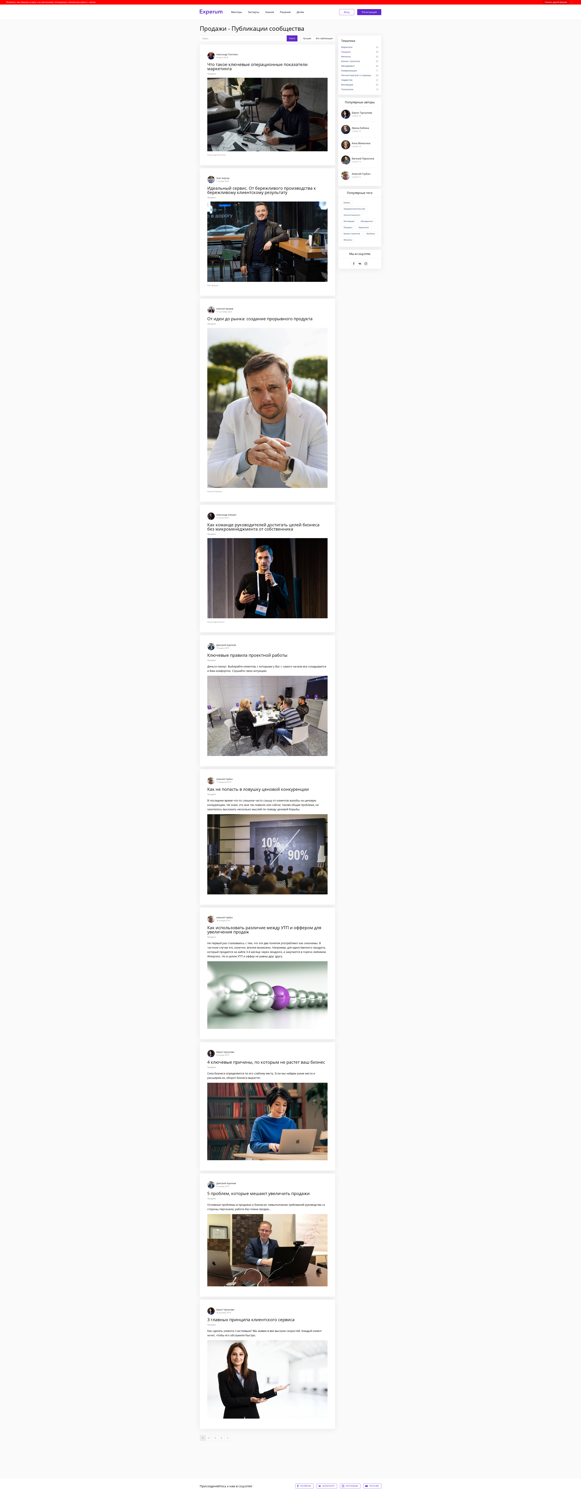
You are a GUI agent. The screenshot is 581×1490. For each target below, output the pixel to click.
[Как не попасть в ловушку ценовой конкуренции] (267, 837)
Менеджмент (359, 65)
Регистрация (369, 12)
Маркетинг (359, 47)
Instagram (352, 1485)
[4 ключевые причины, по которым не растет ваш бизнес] (267, 1106)
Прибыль (370, 233)
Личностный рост (352, 215)
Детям (300, 12)
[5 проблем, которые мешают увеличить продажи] (267, 1235)
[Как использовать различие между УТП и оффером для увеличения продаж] (267, 973)
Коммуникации (359, 70)
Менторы (236, 12)
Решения (285, 12)
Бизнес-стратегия (359, 61)
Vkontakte (328, 1485)
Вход (347, 12)
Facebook (305, 1485)
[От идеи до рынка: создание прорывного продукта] (267, 400)
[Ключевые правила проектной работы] (267, 700)
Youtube (374, 1485)
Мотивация (359, 84)
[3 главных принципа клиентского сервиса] (267, 1364)
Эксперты (253, 12)
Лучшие (307, 38)
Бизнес (347, 202)
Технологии (359, 89)
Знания (269, 12)
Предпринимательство (354, 208)
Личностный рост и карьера (359, 75)
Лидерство (359, 80)
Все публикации (324, 38)
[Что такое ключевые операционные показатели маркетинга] (267, 104)
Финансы (359, 56)
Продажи (211, 74)
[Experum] (211, 12)
